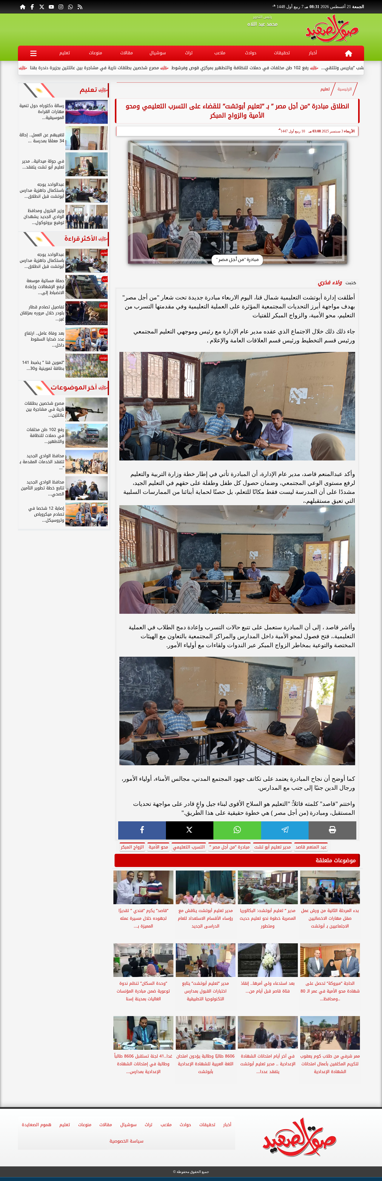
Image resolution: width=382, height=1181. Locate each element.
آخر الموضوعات (74, 387)
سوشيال (158, 53)
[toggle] (33, 53)
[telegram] (285, 830)
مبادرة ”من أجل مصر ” (229, 847)
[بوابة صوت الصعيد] (332, 29)
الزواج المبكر (132, 847)
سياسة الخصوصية (127, 1141)
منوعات (95, 53)
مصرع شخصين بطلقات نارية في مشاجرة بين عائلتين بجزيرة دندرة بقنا (139, 68)
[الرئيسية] (22, 6)
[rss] (80, 6)
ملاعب (219, 53)
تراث (188, 53)
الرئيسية (345, 89)
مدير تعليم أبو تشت (272, 847)
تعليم (64, 53)
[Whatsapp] (70, 6)
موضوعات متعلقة (336, 860)
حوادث (250, 53)
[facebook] (142, 830)
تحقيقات (282, 53)
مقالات (126, 53)
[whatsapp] (237, 830)
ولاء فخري (330, 282)
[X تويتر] (42, 6)
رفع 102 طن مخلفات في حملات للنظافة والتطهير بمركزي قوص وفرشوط (285, 68)
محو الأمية (158, 847)
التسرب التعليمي (189, 847)
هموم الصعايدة (36, 1125)
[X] (190, 830)
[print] (332, 830)
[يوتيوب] (51, 6)
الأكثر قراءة (80, 239)
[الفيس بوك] (32, 6)
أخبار (313, 53)
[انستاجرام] (61, 6)
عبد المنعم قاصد (310, 847)
